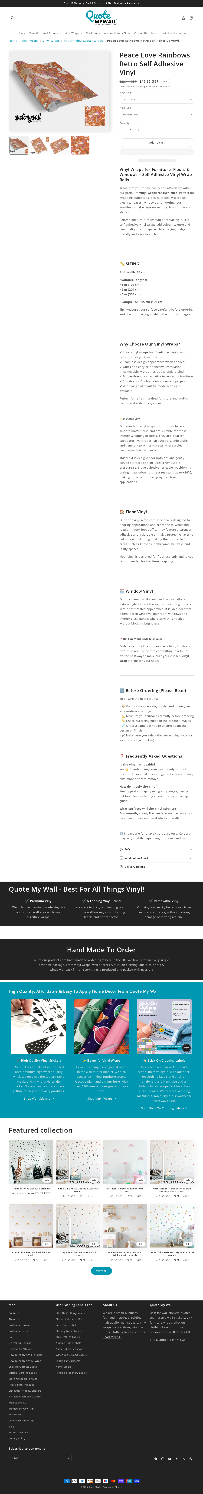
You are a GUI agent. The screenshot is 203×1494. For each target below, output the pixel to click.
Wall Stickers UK (18, 1402)
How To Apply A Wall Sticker (25, 1354)
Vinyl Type (125, 107)
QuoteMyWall (95, 1487)
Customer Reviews (20, 1325)
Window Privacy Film (21, 1408)
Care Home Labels (66, 1325)
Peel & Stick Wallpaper (22, 1384)
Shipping (141, 86)
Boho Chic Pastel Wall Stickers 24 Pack (31, 1254)
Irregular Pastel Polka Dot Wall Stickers (78, 1254)
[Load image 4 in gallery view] (80, 145)
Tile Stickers (16, 1414)
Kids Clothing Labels (68, 1337)
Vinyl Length (126, 92)
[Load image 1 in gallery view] (19, 145)
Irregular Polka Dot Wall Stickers (31, 1188)
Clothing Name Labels (69, 1331)
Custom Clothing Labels (23, 1372)
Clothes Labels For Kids (69, 1319)
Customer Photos (19, 1331)
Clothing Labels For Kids (23, 1378)
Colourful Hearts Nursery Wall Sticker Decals (172, 1254)
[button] (157, 152)
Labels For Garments (68, 1360)
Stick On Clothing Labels (23, 1366)
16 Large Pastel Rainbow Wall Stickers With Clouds (125, 1254)
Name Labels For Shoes (70, 1348)
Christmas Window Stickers (25, 1390)
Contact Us (15, 1313)
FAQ (11, 1337)
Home (13, 41)
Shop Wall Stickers (37, 1098)
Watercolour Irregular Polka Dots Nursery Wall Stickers (172, 1190)
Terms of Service (19, 1432)
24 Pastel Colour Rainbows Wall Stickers (125, 1190)
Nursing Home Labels (68, 1342)
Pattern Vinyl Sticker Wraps (83, 41)
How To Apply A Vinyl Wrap (25, 1360)
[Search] (12, 18)
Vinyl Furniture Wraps (22, 1420)
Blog (11, 1426)
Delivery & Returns (20, 1342)
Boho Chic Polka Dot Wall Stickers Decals (78, 1190)
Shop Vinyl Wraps (100, 1098)
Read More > (112, 1337)
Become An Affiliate (20, 1348)
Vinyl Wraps (29, 41)
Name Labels (63, 1366)
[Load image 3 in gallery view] (59, 145)
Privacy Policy (17, 1438)
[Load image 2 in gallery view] (39, 145)
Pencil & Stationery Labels (71, 1372)
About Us (14, 1319)
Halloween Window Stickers (25, 1396)
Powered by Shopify (112, 1487)
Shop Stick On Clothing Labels (162, 1108)
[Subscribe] (67, 1458)
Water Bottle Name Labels (71, 1354)
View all (101, 1271)
